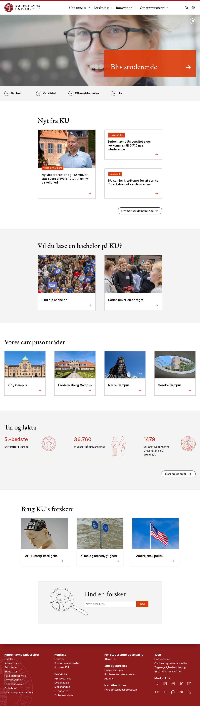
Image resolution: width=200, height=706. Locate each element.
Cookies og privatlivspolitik (170, 663)
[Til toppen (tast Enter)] (188, 667)
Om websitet (162, 659)
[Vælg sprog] (193, 7)
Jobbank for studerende (119, 674)
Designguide (61, 682)
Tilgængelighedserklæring (170, 667)
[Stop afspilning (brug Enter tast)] (192, 21)
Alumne (109, 678)
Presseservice (62, 678)
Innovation (124, 7)
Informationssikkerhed (168, 671)
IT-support (61, 691)
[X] (181, 683)
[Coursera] (181, 692)
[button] (140, 210)
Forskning (101, 7)
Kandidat (49, 93)
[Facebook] (157, 683)
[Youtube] (189, 683)
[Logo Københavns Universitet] (23, 7)
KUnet (108, 659)
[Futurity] (165, 692)
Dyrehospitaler (13, 679)
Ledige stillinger (113, 670)
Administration (13, 663)
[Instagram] (173, 683)
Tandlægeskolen (14, 684)
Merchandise (62, 686)
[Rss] (189, 692)
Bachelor (17, 93)
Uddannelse (77, 7)
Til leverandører (64, 695)
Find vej (59, 659)
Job (121, 93)
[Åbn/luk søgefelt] (186, 8)
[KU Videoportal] (157, 692)
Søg (142, 603)
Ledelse (8, 659)
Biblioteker (11, 688)
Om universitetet (152, 7)
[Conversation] (173, 692)
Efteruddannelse (87, 93)
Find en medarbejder (66, 663)
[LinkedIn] (165, 683)
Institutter (10, 671)
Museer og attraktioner (18, 692)
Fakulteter (10, 667)
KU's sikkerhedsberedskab (120, 689)
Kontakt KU (61, 667)
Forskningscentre (15, 675)
